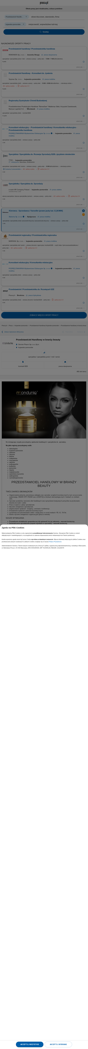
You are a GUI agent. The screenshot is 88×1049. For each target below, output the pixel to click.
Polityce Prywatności (55, 542)
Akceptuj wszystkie (29, 1044)
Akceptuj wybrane (58, 1044)
